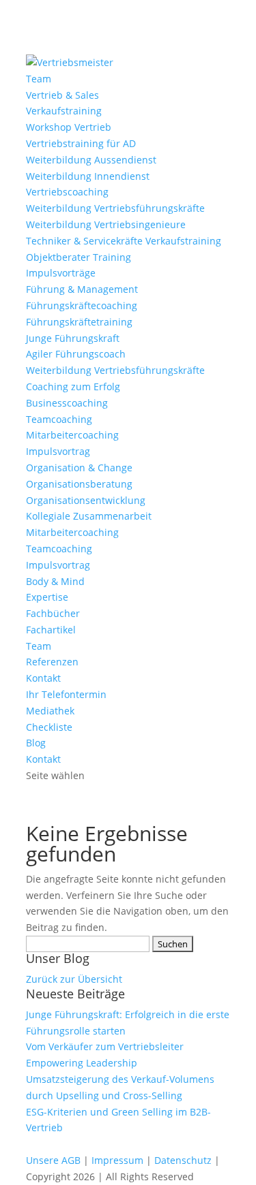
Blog (36, 742)
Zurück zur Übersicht (74, 979)
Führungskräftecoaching (81, 305)
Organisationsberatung (79, 483)
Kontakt (43, 678)
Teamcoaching (59, 419)
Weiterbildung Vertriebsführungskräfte (115, 208)
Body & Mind (55, 581)
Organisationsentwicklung (85, 500)
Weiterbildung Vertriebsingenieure (106, 224)
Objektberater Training (78, 257)
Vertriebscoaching (67, 191)
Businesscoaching (67, 402)
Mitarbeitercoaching (72, 434)
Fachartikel (51, 629)
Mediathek (50, 710)
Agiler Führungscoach (76, 353)
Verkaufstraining (64, 110)
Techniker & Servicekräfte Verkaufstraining (123, 240)
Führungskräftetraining (79, 321)
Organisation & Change (79, 467)
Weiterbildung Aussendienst (91, 159)
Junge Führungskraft (72, 338)
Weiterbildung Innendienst (88, 176)
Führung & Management (82, 289)
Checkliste (49, 727)
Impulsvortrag (58, 451)
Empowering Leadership (81, 1062)
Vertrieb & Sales (62, 95)
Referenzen (52, 661)
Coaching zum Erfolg (73, 386)
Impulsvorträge (61, 272)
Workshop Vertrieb (68, 127)
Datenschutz (183, 1160)
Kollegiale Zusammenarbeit (89, 515)
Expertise (47, 596)
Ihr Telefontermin (66, 694)
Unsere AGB (53, 1160)
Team (38, 78)
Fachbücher (53, 613)
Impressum (117, 1160)
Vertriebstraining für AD (81, 143)
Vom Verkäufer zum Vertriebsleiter (105, 1046)
